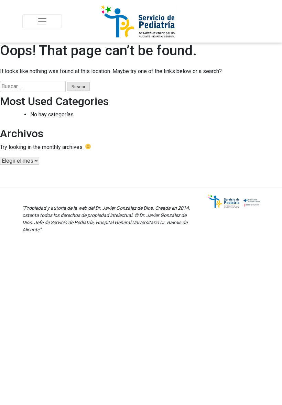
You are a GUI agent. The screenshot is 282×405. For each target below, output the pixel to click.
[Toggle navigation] (42, 21)
